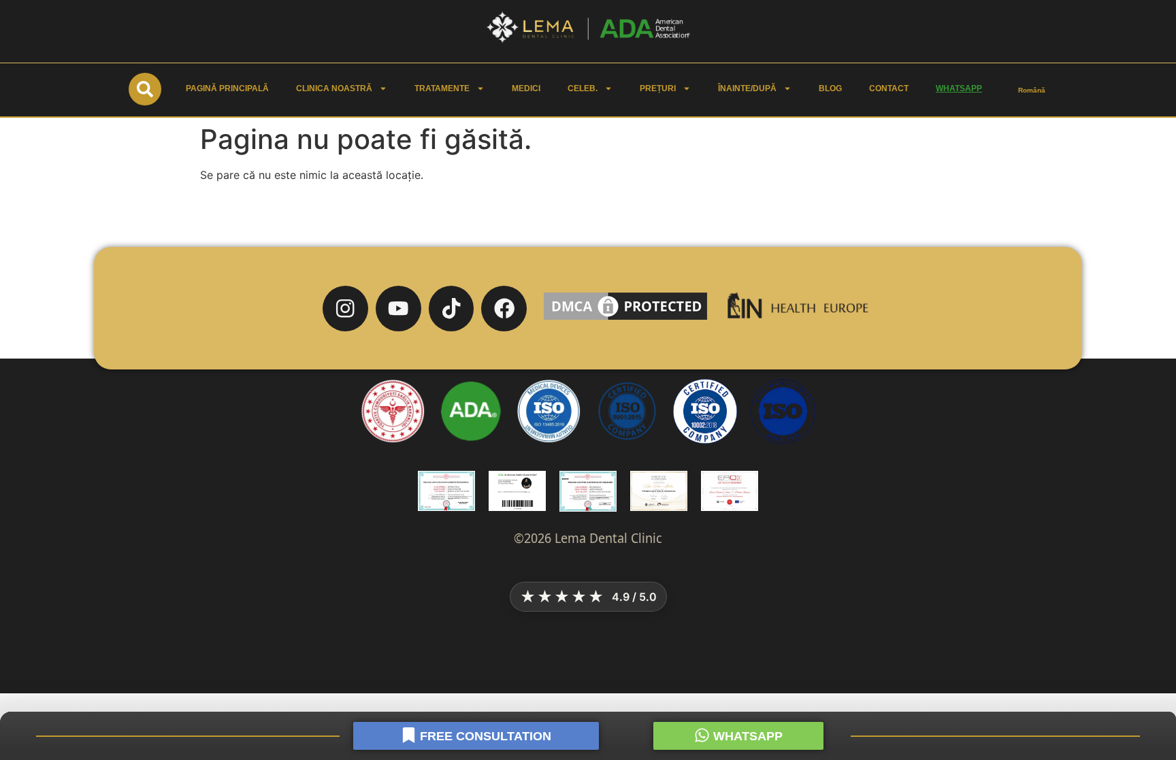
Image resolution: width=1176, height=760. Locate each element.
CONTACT (889, 88)
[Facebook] (504, 308)
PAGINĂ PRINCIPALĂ (227, 88)
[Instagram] (345, 308)
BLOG (830, 88)
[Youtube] (398, 308)
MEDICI (526, 88)
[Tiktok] (451, 308)
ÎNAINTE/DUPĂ (747, 88)
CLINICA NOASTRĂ (334, 88)
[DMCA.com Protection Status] (625, 319)
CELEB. (583, 88)
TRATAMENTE (442, 88)
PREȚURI (658, 88)
